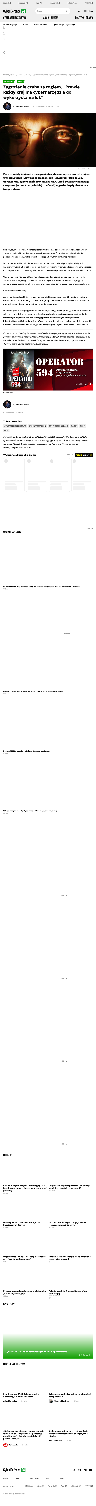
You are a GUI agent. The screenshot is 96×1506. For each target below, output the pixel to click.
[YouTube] (90, 1470)
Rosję (43, 256)
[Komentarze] (4, 33)
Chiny (49, 256)
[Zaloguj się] (79, 11)
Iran (55, 256)
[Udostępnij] (4, 52)
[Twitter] (74, 1470)
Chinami (71, 297)
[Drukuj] (4, 39)
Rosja (28, 300)
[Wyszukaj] (65, 11)
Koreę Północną (68, 256)
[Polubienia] (4, 27)
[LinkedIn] (85, 1470)
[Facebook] (80, 1470)
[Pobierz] (4, 45)
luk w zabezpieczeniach (31, 267)
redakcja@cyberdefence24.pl (17, 447)
